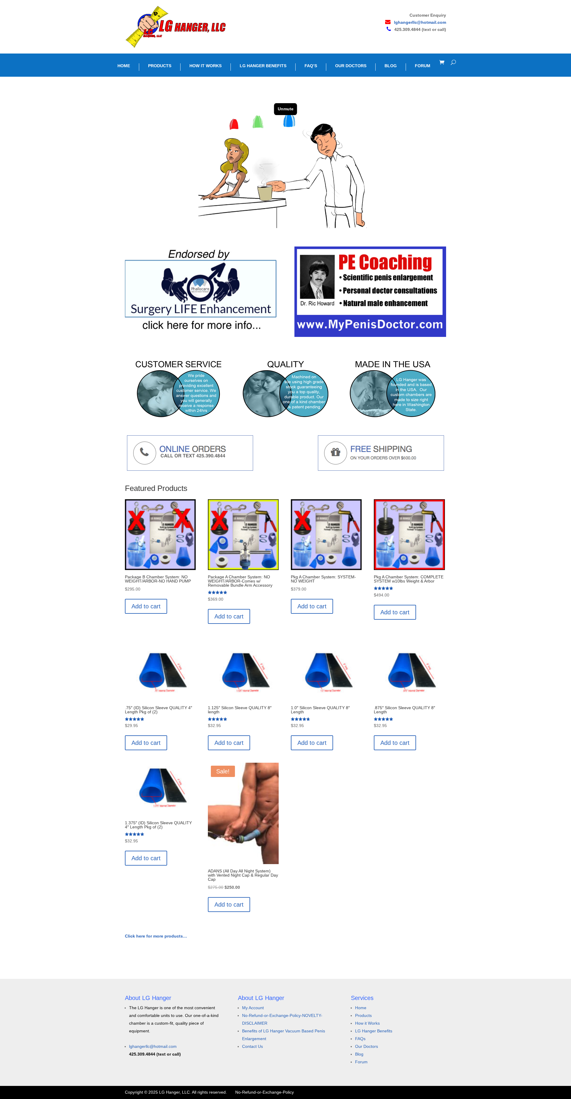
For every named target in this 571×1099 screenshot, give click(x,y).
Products (363, 1015)
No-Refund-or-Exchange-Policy (264, 1092)
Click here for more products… (156, 936)
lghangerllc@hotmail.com (420, 22)
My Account (253, 1007)
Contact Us (252, 1046)
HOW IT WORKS (205, 65)
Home (360, 1007)
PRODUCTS (159, 65)
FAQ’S (311, 65)
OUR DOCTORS (350, 65)
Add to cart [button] (146, 606)
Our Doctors (366, 1046)
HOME (123, 65)
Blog (359, 1054)
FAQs (360, 1038)
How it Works (367, 1023)
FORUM (422, 65)
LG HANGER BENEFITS (263, 65)
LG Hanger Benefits (373, 1031)
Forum (361, 1061)
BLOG (391, 65)
